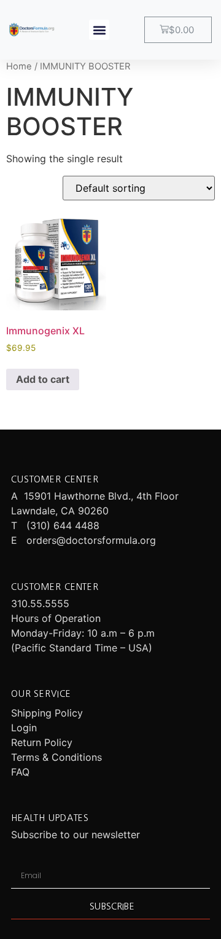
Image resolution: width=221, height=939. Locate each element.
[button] (99, 30)
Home (19, 66)
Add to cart (42, 379)
